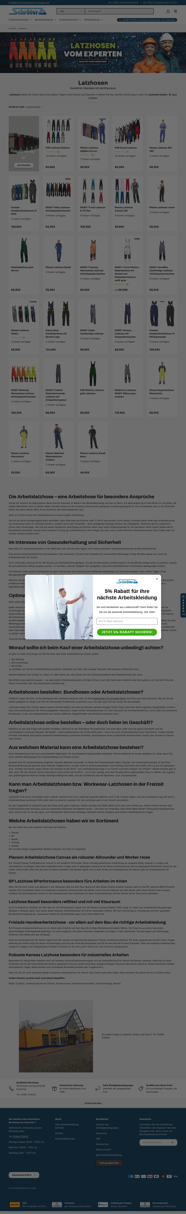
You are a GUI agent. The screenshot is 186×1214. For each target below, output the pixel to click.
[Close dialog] (157, 579)
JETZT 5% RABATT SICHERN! (127, 632)
